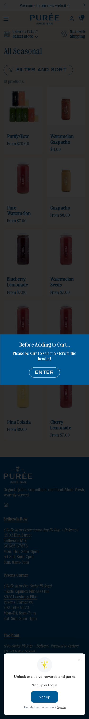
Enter (44, 372)
